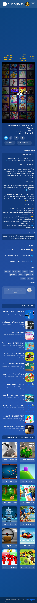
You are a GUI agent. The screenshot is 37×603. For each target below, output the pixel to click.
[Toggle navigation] (32, 4)
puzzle (7, 271)
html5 (25, 271)
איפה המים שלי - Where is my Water (8, 57)
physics (30, 278)
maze (23, 278)
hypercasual (29, 275)
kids (20, 275)
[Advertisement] (18, 30)
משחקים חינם (16, 4)
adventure (16, 271)
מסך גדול (9, 143)
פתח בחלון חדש (23, 143)
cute (31, 271)
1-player (13, 275)
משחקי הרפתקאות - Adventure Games (22, 57)
